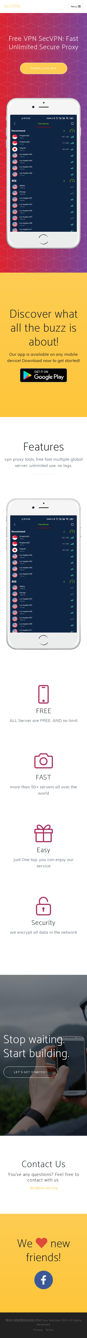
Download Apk (44, 68)
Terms (49, 1329)
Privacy (38, 1329)
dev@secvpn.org (44, 1187)
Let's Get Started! (30, 1072)
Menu (74, 6)
